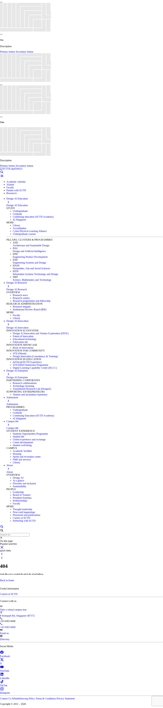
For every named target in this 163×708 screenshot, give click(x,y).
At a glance (18, 480)
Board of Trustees (22, 495)
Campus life (12, 428)
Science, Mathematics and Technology (32, 279)
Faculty (10, 187)
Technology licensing (23, 386)
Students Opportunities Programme (30, 433)
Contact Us (6, 698)
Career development (23, 442)
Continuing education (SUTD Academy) (33, 216)
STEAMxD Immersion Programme (30, 365)
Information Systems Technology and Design (35, 274)
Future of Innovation (23, 336)
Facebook (5, 656)
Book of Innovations (23, 347)
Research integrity (22, 306)
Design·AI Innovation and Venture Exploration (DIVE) (40, 333)
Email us (4, 633)
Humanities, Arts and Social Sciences (31, 268)
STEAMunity (20, 353)
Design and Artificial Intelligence (29, 251)
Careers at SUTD (21, 518)
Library (16, 225)
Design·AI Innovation (17, 327)
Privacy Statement (66, 698)
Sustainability (19, 486)
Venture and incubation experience (30, 394)
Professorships (20, 500)
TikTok (3, 685)
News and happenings (24, 512)
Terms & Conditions (46, 698)
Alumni (10, 184)
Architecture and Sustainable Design (31, 245)
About (9, 472)
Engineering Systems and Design (29, 262)
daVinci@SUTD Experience (27, 362)
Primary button (8, 51)
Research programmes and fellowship (31, 301)
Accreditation (19, 228)
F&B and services (22, 459)
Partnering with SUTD (24, 520)
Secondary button (24, 51)
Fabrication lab (20, 342)
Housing (17, 453)
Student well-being (22, 445)
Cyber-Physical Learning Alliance (30, 231)
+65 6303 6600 (7, 627)
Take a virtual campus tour (13, 609)
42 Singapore (19, 219)
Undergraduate (20, 211)
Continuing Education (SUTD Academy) (33, 415)
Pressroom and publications (26, 515)
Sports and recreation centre (27, 456)
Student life (18, 436)
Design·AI (18, 477)
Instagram (5, 692)
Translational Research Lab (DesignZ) (32, 388)
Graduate (17, 214)
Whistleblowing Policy (23, 698)
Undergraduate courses (24, 234)
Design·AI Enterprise (17, 377)
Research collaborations (25, 383)
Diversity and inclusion (24, 483)
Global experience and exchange (29, 439)
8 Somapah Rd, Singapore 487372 (17, 615)
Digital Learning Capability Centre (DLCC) (35, 367)
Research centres (21, 298)
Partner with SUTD (16, 190)
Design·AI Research (16, 289)
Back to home (7, 580)
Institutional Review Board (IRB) (29, 309)
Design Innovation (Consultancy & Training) (35, 356)
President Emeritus (22, 497)
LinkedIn (4, 678)
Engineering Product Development (30, 257)
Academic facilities (22, 451)
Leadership (18, 492)
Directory (5, 639)
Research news (20, 295)
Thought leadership (22, 509)
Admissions (12, 404)
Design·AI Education (17, 205)
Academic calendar (16, 181)
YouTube (4, 670)
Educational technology (24, 339)
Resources (11, 193)
